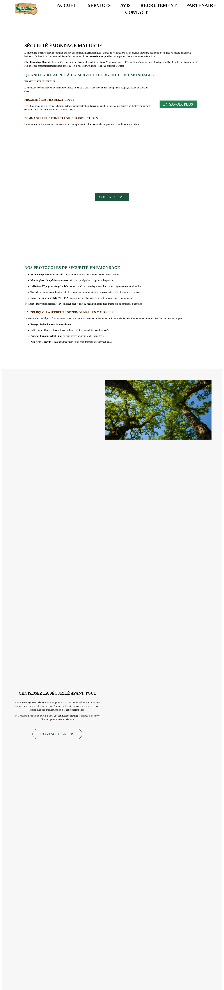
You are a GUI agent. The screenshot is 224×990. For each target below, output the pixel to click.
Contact (136, 12)
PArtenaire (201, 5)
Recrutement (158, 5)
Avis (125, 5)
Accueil (67, 5)
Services (99, 5)
